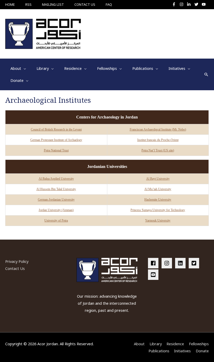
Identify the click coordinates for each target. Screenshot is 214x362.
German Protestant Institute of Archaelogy (56, 140)
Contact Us (15, 268)
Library (156, 343)
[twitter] (197, 4)
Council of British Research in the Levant (56, 129)
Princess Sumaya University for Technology (157, 210)
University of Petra (56, 220)
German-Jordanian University (56, 199)
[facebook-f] (175, 4)
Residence (175, 343)
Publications (158, 350)
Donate (202, 350)
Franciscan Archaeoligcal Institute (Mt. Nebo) (158, 129)
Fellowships (199, 343)
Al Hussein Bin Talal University (56, 189)
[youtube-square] (154, 274)
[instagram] (183, 4)
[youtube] (204, 4)
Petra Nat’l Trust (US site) (157, 150)
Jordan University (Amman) (56, 210)
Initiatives (182, 350)
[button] (206, 74)
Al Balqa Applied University (56, 178)
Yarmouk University (157, 220)
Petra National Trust (56, 150)
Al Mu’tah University (157, 189)
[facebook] (154, 263)
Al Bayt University (158, 178)
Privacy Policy (16, 261)
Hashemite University (157, 199)
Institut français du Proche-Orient (158, 140)
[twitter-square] (195, 263)
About (139, 343)
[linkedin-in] (190, 4)
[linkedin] (181, 263)
